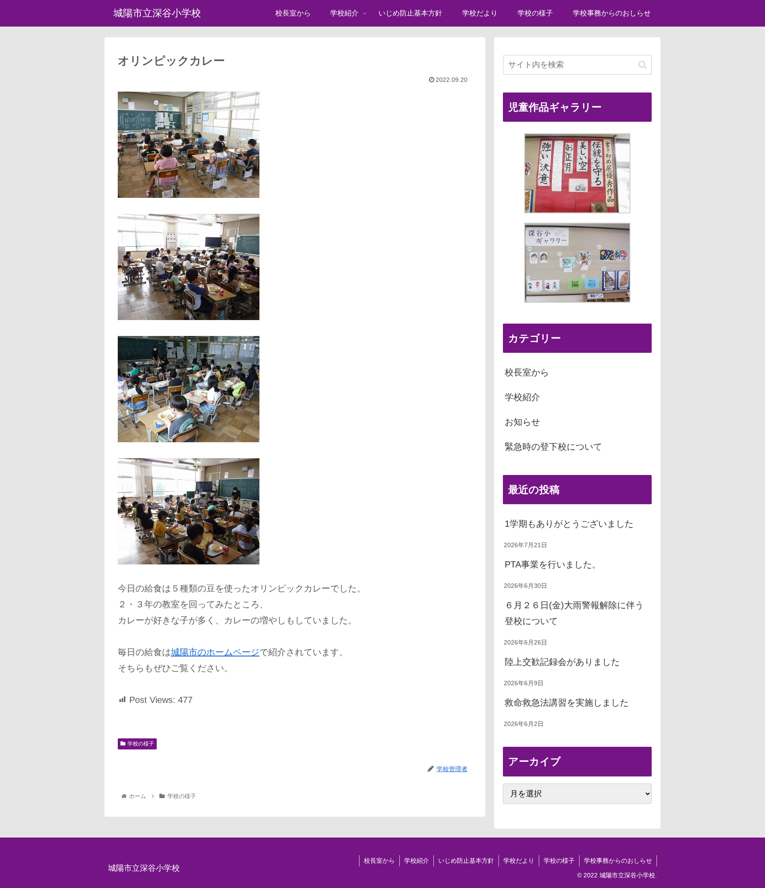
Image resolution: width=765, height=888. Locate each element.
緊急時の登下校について (553, 447)
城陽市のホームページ (215, 652)
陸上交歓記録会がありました (562, 662)
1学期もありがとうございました (569, 524)
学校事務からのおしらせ (618, 860)
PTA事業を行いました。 (553, 564)
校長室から (527, 372)
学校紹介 (522, 397)
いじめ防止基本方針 (466, 860)
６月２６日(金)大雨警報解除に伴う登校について (574, 613)
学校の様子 (141, 744)
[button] (642, 65)
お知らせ (522, 422)
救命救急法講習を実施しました (567, 702)
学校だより (518, 860)
